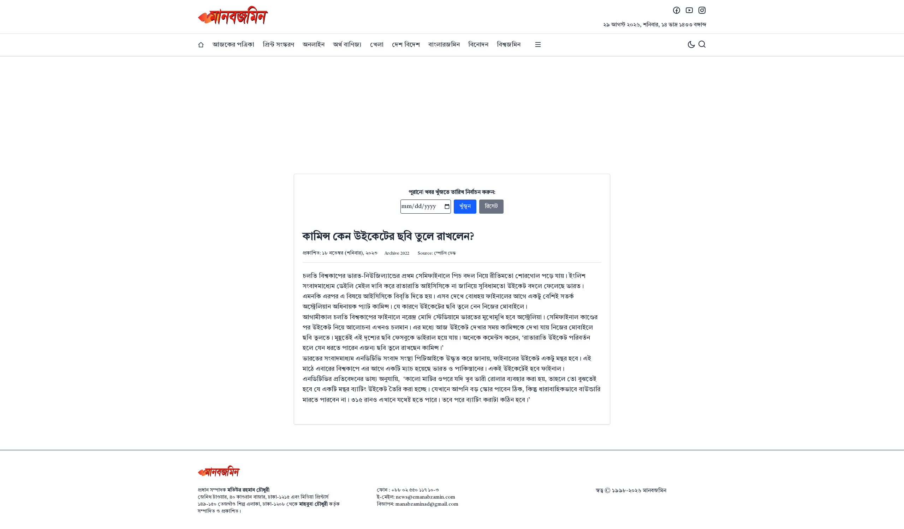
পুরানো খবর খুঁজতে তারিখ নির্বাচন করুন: (452, 192)
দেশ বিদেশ (406, 45)
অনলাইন (314, 45)
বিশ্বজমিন (509, 45)
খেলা (376, 45)
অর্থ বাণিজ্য (347, 45)
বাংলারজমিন (444, 45)
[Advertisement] (452, 109)
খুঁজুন (465, 206)
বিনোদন (478, 45)
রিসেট (491, 206)
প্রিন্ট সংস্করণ (278, 45)
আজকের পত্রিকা (233, 45)
